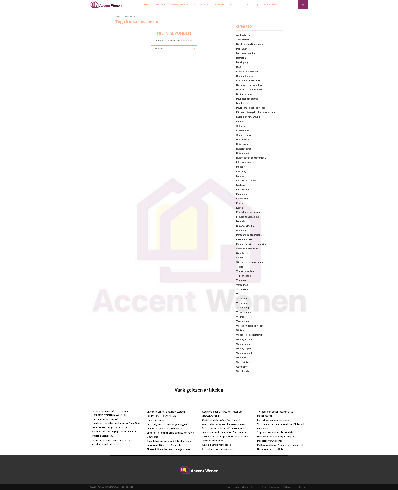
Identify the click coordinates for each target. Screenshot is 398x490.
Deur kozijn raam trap (247, 99)
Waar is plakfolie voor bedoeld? (217, 445)
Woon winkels (243, 362)
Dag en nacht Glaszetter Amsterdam (165, 445)
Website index (289, 487)
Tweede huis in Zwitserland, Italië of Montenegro (171, 441)
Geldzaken (241, 126)
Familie (240, 121)
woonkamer (242, 367)
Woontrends (242, 371)
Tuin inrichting (243, 276)
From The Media (223, 4)
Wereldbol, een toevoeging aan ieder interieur (114, 431)
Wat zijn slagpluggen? (102, 436)
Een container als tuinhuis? (105, 419)
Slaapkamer (242, 253)
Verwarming (242, 307)
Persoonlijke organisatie (249, 235)
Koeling (240, 203)
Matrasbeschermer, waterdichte (273, 420)
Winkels (240, 330)
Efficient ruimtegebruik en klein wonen (255, 112)
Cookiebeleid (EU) (248, 4)
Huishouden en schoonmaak (251, 158)
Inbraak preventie (245, 162)
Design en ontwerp (245, 94)
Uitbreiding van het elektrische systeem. (166, 411)
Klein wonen (201, 4)
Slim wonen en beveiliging (249, 262)
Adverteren (271, 4)
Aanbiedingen (243, 35)
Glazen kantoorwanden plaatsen (218, 449)
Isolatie (240, 176)
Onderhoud (242, 230)
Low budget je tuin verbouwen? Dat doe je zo (224, 432)
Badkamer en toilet (245, 53)
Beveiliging (242, 62)
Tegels (239, 267)
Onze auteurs (274, 487)
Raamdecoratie (244, 239)
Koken (239, 207)
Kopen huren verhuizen (248, 212)
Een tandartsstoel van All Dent (161, 416)
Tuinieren (241, 280)
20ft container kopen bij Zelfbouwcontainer (223, 428)
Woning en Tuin (244, 339)
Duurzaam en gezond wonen (250, 108)
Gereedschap (243, 130)
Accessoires (242, 39)
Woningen (241, 357)
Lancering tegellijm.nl (157, 420)
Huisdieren (242, 144)
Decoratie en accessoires (249, 89)
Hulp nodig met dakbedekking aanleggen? (167, 424)
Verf (238, 294)
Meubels (240, 221)
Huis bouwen (242, 139)
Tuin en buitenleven (246, 271)
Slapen (239, 257)
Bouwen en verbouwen (247, 71)
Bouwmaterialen (244, 76)
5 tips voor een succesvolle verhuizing (275, 432)
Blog (238, 67)
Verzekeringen (243, 312)
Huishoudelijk (243, 153)
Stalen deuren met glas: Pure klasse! (109, 427)
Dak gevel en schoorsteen (249, 85)
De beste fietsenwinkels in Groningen (110, 411)
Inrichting (241, 171)
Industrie (240, 167)
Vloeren (240, 317)
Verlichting (242, 303)
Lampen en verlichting (247, 217)
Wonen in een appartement (249, 335)
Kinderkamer (243, 189)
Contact (160, 4)
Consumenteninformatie (248, 80)
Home (146, 4)
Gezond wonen (244, 135)
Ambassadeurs (179, 4)
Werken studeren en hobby (249, 326)
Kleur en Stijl (242, 198)
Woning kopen (243, 348)
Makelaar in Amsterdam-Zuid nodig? (110, 415)
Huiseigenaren (243, 149)
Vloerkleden (242, 321)
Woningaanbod (244, 353)
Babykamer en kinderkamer (250, 44)
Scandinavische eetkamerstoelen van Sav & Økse (116, 423)
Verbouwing (242, 289)
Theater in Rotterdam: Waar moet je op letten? (169, 449)
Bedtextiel (241, 58)
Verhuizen (241, 298)
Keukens (240, 185)
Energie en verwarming (248, 117)
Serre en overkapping (247, 248)
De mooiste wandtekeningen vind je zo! (276, 436)
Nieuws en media (245, 226)
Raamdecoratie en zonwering (251, 244)
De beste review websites (269, 441)
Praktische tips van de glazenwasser (165, 428)
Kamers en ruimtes (246, 180)
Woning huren (243, 344)
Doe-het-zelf (242, 103)
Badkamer (241, 49)
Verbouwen (242, 285)
